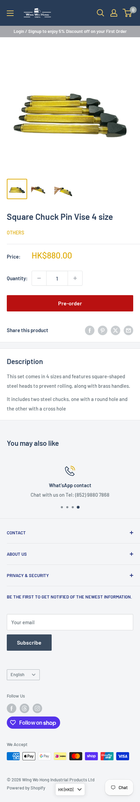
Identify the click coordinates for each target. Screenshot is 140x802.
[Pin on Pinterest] (102, 330)
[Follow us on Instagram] (37, 708)
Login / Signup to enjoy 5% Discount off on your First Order (70, 31)
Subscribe (29, 642)
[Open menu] (10, 13)
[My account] (113, 13)
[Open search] (100, 13)
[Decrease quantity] (39, 278)
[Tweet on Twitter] (115, 330)
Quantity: (17, 278)
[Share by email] (128, 330)
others (15, 232)
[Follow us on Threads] (24, 708)
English (17, 674)
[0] (127, 13)
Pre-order (70, 303)
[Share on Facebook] (89, 330)
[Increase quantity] (75, 278)
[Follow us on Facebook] (11, 708)
